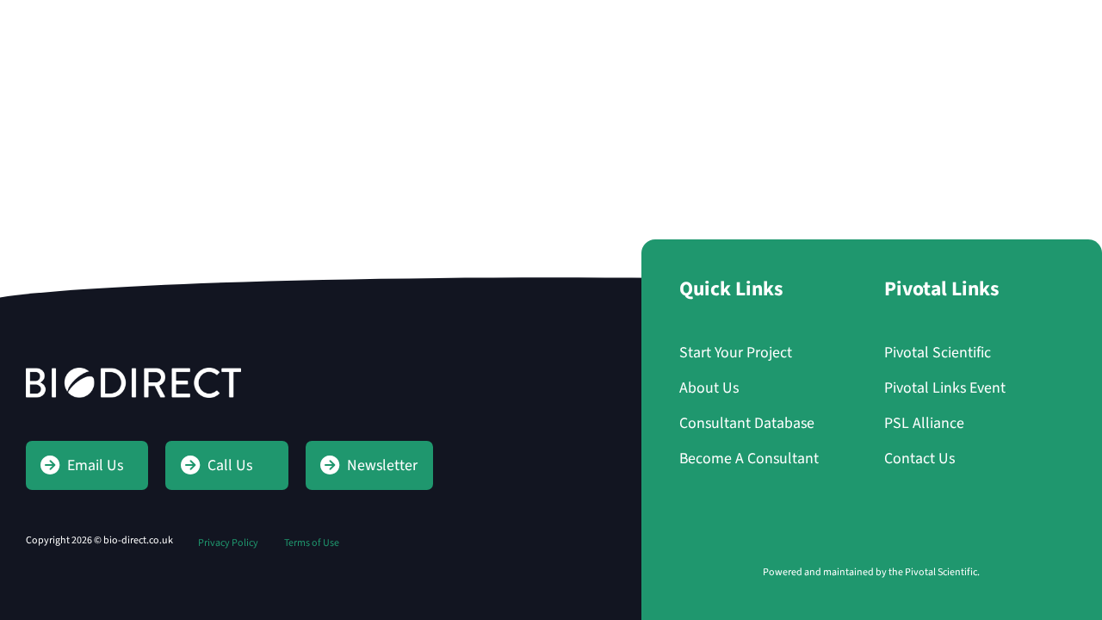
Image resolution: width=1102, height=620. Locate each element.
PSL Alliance (924, 423)
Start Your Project (990, 27)
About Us (709, 388)
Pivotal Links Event (945, 388)
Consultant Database (746, 423)
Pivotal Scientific (937, 353)
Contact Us (836, 27)
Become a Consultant (691, 27)
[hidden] (112, 28)
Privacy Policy (228, 543)
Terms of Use (311, 543)
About (560, 27)
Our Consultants (447, 27)
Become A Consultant (749, 458)
